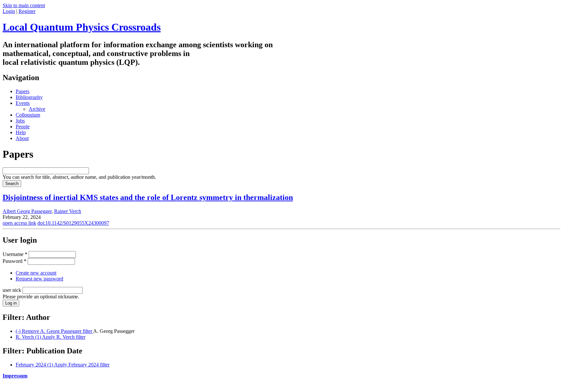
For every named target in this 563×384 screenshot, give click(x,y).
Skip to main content (24, 5)
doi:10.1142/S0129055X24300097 (73, 223)
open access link (19, 223)
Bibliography (29, 97)
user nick (12, 290)
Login (9, 11)
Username (15, 254)
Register (27, 11)
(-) (54, 331)
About (22, 138)
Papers (22, 91)
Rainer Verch (67, 211)
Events (23, 103)
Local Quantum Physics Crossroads (82, 27)
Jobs (20, 120)
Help (21, 132)
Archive (37, 109)
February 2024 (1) (62, 364)
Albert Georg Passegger (27, 211)
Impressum (15, 375)
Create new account (36, 273)
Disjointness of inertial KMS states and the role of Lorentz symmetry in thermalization (148, 197)
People (23, 126)
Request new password (39, 278)
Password (14, 261)
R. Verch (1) (50, 337)
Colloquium (28, 115)
